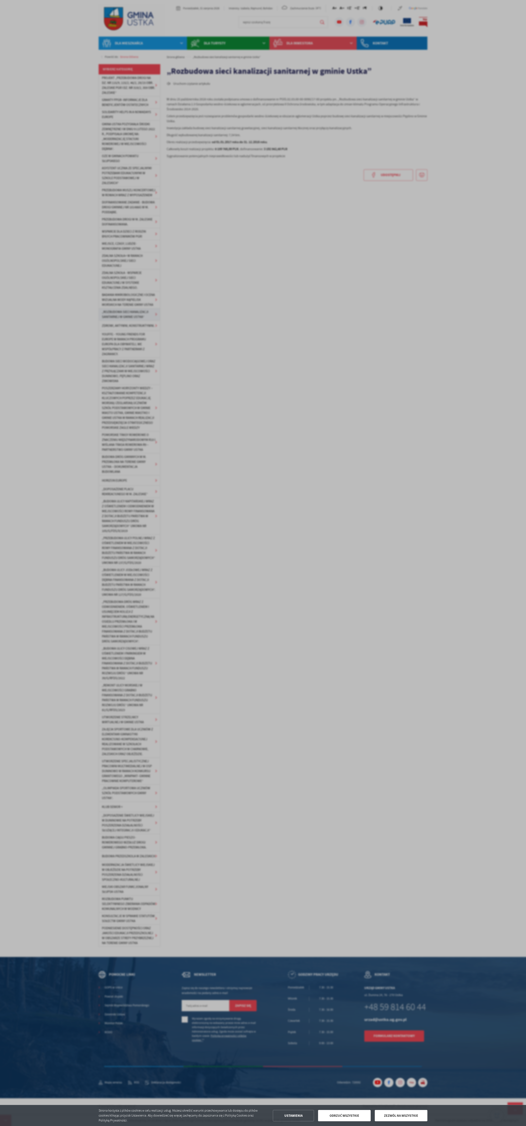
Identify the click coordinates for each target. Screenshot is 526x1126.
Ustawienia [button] (293, 1115)
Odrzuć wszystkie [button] (344, 1115)
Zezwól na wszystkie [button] (401, 1115)
